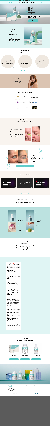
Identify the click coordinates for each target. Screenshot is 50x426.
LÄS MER (11, 42)
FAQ (31, 2)
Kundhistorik (28, 2)
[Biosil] (11, 2)
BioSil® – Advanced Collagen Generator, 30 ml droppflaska (36, 355)
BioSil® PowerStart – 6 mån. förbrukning (14, 355)
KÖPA (25, 166)
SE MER (33, 161)
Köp (26, 2)
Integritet (15, 393)
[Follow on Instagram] (34, 386)
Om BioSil (19, 2)
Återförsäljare (34, 2)
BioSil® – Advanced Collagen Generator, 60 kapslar (25, 355)
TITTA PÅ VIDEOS (25, 192)
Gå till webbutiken (25, 70)
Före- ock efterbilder (23, 2)
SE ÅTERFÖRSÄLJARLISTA (25, 113)
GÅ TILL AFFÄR (33, 20)
